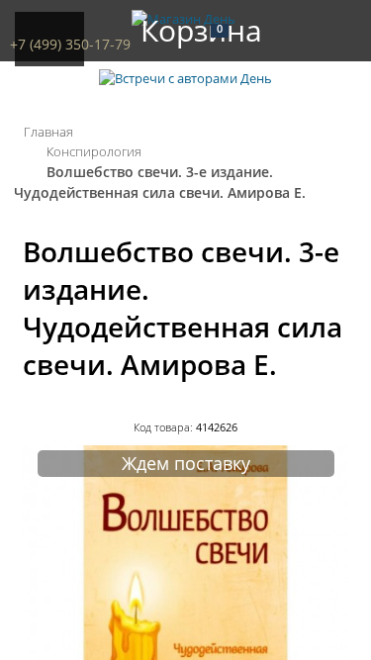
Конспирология (93, 151)
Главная (48, 132)
